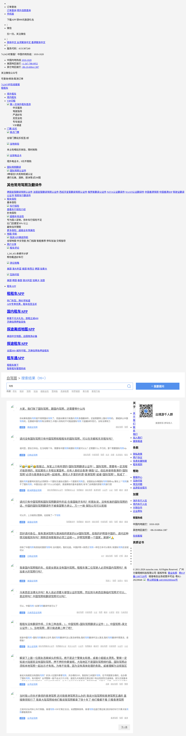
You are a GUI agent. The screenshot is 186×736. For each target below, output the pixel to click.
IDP (102, 556)
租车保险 (11, 199)
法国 (42, 280)
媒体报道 (137, 441)
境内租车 (11, 97)
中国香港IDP (165, 192)
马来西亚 (124, 612)
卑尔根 (86, 391)
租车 (126, 455)
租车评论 (14, 248)
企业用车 (137, 511)
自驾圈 (12, 378)
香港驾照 (97, 490)
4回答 (22, 490)
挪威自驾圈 (32, 427)
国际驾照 (119, 427)
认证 (111, 490)
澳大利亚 (17, 269)
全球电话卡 (16, 155)
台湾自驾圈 (32, 684)
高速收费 (65, 391)
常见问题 (137, 484)
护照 (121, 556)
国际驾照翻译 (14, 167)
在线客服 (137, 536)
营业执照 (172, 573)
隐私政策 (137, 454)
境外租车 (11, 94)
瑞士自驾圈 (32, 646)
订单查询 (11, 10)
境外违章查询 (24, 10)
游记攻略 (14, 263)
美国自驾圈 (32, 581)
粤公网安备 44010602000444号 (162, 580)
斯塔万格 (96, 391)
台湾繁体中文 (24, 42)
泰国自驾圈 (32, 522)
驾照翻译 (80, 490)
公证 (126, 646)
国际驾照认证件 (18, 170)
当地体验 (14, 144)
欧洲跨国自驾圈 (34, 490)
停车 (15, 391)
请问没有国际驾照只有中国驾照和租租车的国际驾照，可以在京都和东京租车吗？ (67, 438)
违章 (107, 684)
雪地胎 (55, 391)
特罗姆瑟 (76, 391)
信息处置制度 (140, 461)
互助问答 (14, 274)
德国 (37, 269)
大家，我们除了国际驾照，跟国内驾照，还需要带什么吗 (52, 408)
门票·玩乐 (12, 129)
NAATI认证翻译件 (134, 192)
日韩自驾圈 (32, 455)
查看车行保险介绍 (16, 209)
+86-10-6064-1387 (30, 67)
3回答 (22, 427)
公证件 (80, 646)
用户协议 (137, 457)
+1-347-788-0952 (30, 63)
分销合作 (137, 507)
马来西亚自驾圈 (34, 613)
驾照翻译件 (70, 522)
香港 (126, 490)
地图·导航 (12, 234)
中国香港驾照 (152, 192)
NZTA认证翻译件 (116, 192)
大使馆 (111, 612)
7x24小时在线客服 (10, 84)
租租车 (4, 88)
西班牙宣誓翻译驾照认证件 (73, 192)
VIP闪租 (11, 101)
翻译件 (87, 522)
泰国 (24, 269)
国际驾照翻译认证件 (55, 490)
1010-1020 (27, 60)
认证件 (105, 490)
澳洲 (126, 556)
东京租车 (119, 455)
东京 (107, 455)
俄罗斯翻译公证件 (97, 192)
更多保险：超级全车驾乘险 (21, 230)
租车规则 (137, 464)
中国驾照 (95, 455)
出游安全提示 (140, 487)
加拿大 (43, 269)
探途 (22, 391)
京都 (112, 455)
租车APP (11, 286)
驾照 (29, 391)
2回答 (22, 455)
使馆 (117, 612)
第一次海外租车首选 (20, 104)
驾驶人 (108, 581)
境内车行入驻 (140, 504)
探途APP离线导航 (19, 237)
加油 (36, 391)
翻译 (121, 490)
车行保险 (14, 206)
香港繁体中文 (38, 42)
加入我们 (137, 437)
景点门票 (14, 132)
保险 (111, 522)
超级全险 (45, 391)
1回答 (22, 613)
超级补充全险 (17, 216)
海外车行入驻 (140, 500)
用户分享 (11, 244)
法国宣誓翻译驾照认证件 (46, 192)
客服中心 (137, 477)
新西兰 (30, 269)
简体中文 (12, 42)
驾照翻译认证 (70, 490)
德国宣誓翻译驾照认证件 (20, 192)
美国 (9, 269)
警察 (126, 684)
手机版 (10, 14)
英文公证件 (72, 646)
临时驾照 (80, 612)
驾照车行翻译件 (23, 195)
